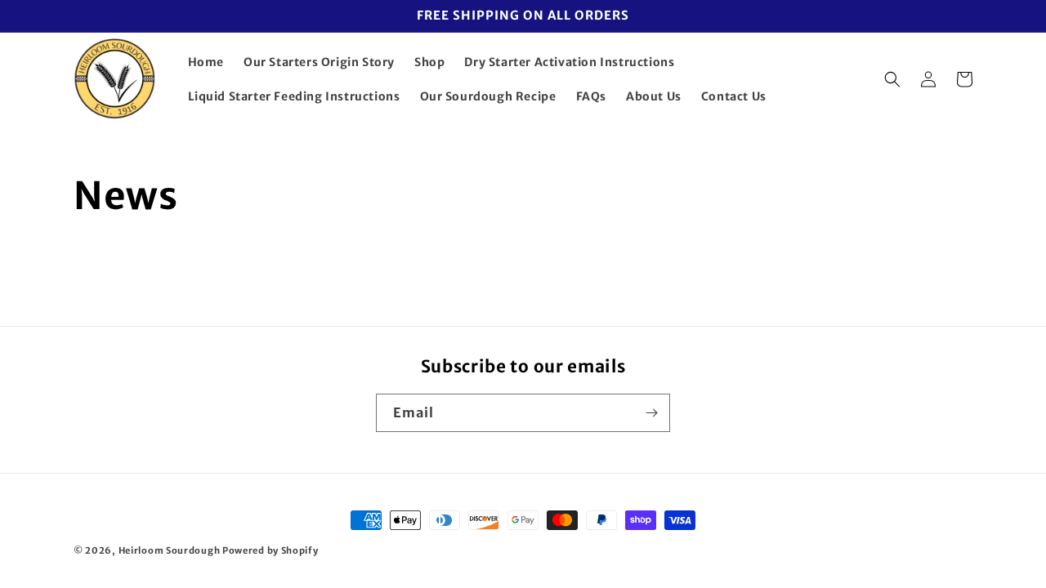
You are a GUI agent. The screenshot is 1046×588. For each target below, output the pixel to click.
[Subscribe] (651, 413)
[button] (892, 79)
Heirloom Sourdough (170, 550)
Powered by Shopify (270, 550)
